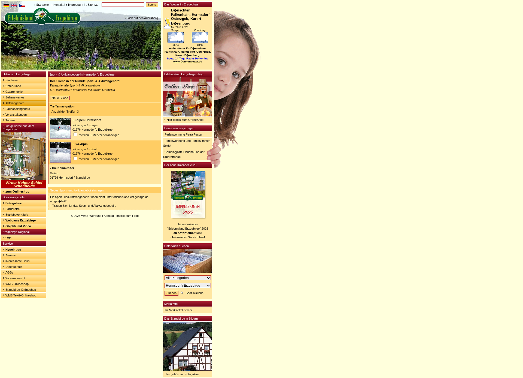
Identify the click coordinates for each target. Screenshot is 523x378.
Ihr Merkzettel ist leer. (179, 310)
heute (170, 58)
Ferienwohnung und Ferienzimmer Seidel (186, 143)
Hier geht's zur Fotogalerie (182, 374)
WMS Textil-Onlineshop (20, 295)
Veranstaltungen (16, 114)
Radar (190, 58)
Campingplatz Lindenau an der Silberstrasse (184, 154)
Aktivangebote (14, 103)
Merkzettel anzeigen (106, 135)
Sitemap (93, 4)
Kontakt (58, 4)
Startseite (42, 4)
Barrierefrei (12, 209)
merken (83, 135)
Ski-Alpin (81, 144)
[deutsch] (6, 6)
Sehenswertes (15, 97)
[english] (14, 6)
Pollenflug (201, 58)
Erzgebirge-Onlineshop (20, 289)
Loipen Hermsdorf (88, 120)
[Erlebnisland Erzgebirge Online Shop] (187, 115)
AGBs (9, 272)
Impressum (75, 4)
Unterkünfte (13, 86)
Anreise (10, 255)
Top (136, 215)
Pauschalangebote (17, 108)
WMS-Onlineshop (17, 284)
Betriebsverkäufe (16, 214)
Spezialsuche (194, 293)
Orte (8, 237)
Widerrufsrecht (15, 278)
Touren (10, 120)
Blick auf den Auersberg (142, 18)
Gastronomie (14, 91)
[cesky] (22, 6)
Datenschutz (13, 266)
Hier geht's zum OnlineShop (185, 119)
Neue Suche (60, 98)
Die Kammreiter (63, 168)
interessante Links (17, 261)
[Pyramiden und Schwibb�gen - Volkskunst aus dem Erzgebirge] (23, 187)
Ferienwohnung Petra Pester (183, 134)
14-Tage (180, 58)
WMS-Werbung (91, 215)
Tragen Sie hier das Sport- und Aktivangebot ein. (84, 205)
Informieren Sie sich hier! (188, 237)
